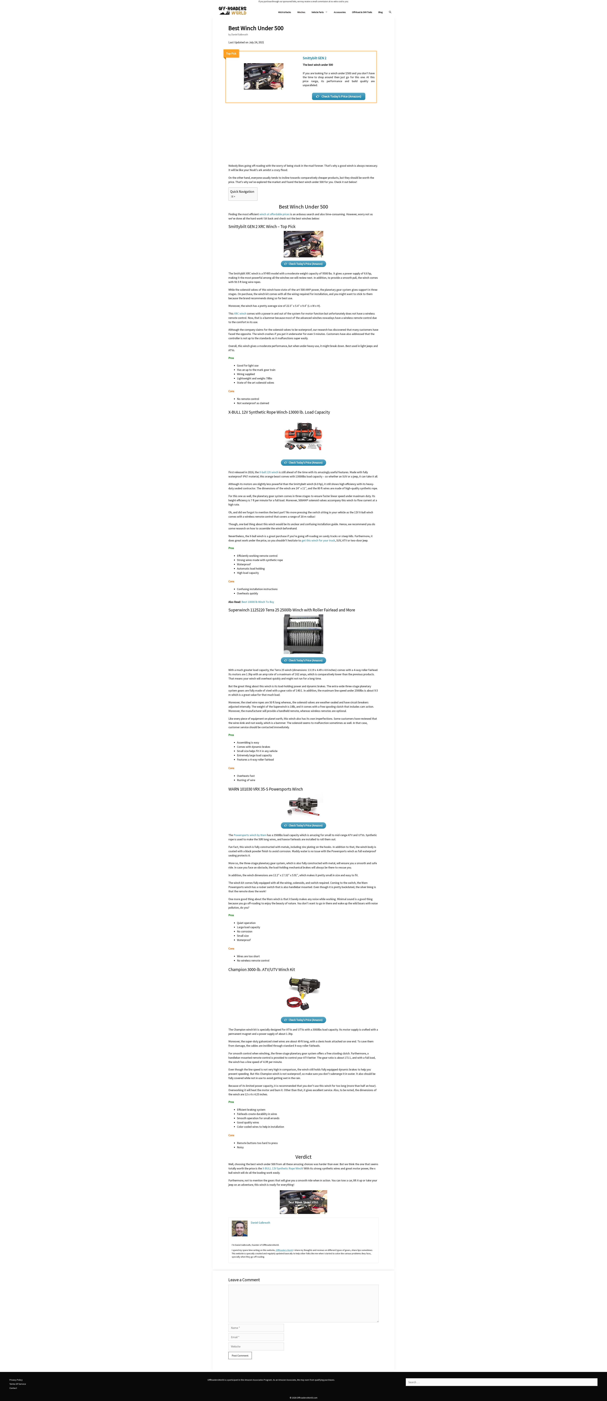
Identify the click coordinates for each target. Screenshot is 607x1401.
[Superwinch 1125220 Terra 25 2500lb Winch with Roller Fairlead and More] (303, 634)
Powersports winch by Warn (250, 835)
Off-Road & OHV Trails (362, 12)
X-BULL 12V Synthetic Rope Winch (282, 1168)
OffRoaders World (284, 1250)
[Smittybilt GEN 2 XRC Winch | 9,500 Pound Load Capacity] (303, 244)
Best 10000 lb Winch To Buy (258, 602)
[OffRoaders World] (233, 10)
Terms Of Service (17, 1384)
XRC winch (240, 313)
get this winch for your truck (318, 540)
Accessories (340, 12)
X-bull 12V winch (268, 472)
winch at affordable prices (274, 214)
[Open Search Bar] (390, 12)
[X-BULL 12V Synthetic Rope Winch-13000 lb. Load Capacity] (303, 436)
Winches (301, 12)
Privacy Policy (16, 1379)
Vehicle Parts (318, 12)
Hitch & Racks (284, 12)
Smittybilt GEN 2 (314, 58)
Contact (13, 1388)
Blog (380, 12)
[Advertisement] (303, 138)
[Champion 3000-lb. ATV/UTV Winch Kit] (303, 993)
